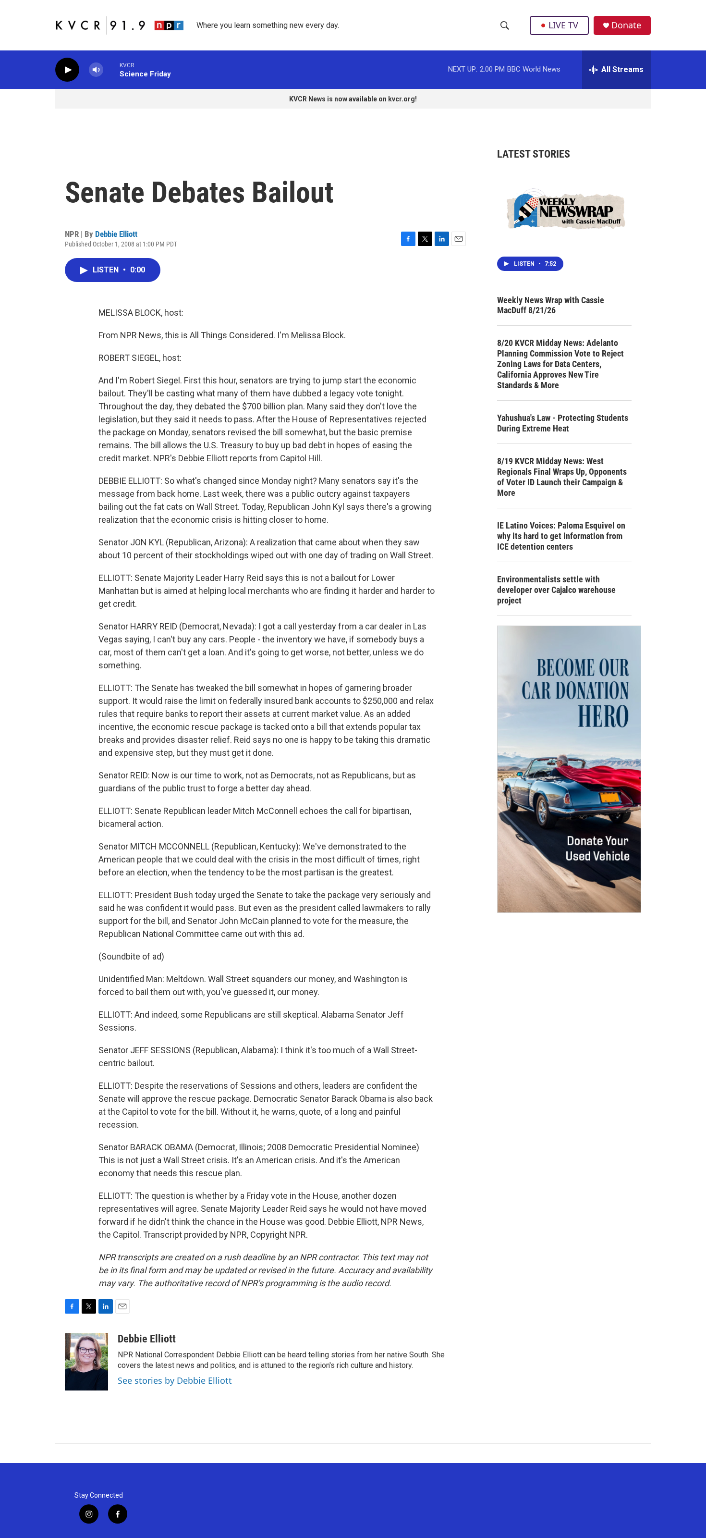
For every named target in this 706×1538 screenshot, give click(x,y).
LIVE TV (563, 25)
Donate (626, 25)
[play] (67, 69)
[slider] (111, 69)
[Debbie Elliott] (86, 1361)
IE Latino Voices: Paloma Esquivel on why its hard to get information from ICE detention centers (561, 536)
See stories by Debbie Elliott (175, 1380)
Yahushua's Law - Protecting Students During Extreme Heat (562, 423)
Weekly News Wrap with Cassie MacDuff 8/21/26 (550, 305)
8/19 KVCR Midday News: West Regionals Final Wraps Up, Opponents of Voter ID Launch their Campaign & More (562, 477)
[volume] (96, 70)
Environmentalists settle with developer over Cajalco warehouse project (556, 589)
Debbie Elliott (116, 234)
